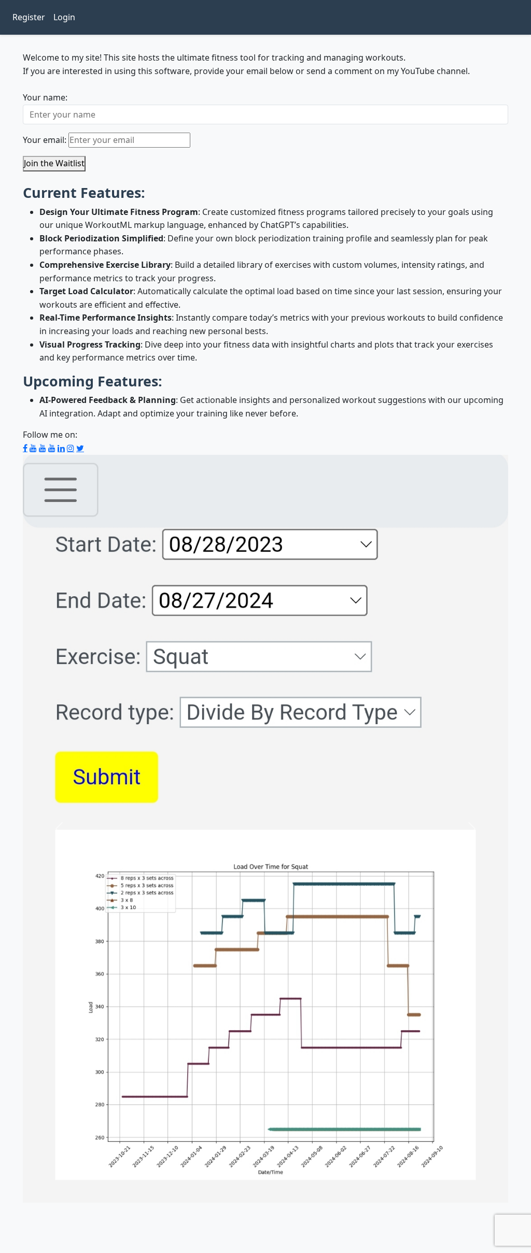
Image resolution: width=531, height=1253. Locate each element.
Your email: (44, 140)
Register (30, 17)
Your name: (45, 97)
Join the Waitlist (54, 163)
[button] (59, 829)
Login (66, 17)
